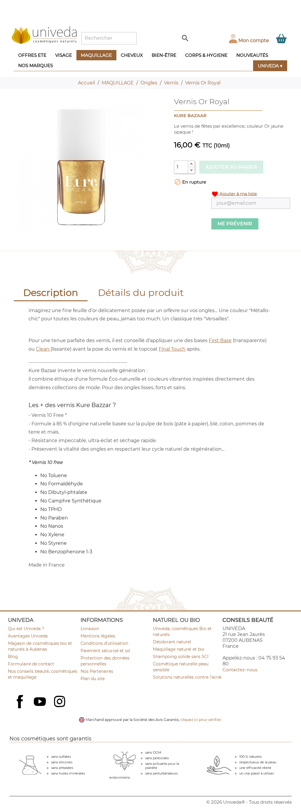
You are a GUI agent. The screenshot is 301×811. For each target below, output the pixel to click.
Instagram (60, 702)
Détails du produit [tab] (141, 292)
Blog (13, 656)
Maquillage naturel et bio (178, 649)
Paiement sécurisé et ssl (105, 650)
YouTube (41, 702)
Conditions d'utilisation (104, 643)
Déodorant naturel (172, 642)
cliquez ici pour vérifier (200, 719)
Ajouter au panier (231, 167)
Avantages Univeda (28, 636)
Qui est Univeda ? (26, 628)
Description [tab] (50, 292)
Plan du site (93, 678)
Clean (43, 349)
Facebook (21, 708)
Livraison (90, 628)
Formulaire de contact (31, 664)
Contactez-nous (240, 669)
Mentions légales (98, 636)
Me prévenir (235, 224)
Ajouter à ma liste (234, 194)
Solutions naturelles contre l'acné (187, 677)
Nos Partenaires (97, 671)
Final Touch (172, 349)
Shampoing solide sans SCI (180, 656)
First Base (220, 340)
